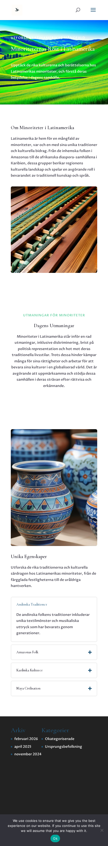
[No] (101, 830)
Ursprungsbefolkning (63, 746)
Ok (55, 838)
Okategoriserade (59, 738)
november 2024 (27, 754)
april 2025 (22, 746)
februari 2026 (26, 738)
